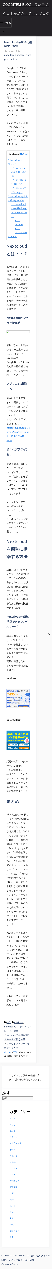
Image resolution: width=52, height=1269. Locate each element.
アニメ (13, 1118)
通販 (12, 1218)
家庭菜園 (13, 1187)
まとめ (12, 236)
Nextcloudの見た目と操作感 (19, 172)
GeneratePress (9, 1264)
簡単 (16, 1030)
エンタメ (13, 1131)
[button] (2, 32)
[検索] (49, 634)
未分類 (13, 1205)
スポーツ (13, 1156)
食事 (12, 1237)
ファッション (15, 1174)
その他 (13, 1162)
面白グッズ (14, 1230)
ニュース (13, 1168)
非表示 (23, 154)
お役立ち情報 (15, 1143)
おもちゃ (13, 1137)
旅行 (12, 1199)
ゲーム (13, 1149)
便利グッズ (14, 1181)
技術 (9, 1022)
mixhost (18, 1022)
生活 (12, 1212)
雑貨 (12, 1224)
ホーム (7, 1052)
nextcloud (9, 1026)
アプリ (13, 1124)
